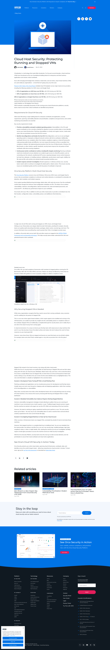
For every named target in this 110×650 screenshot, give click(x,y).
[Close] (23, 628)
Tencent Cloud (33, 606)
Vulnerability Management (19, 609)
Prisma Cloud (49, 608)
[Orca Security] (17, 7)
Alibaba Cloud (33, 604)
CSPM (15, 597)
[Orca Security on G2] (90, 644)
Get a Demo (64, 552)
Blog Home (18, 13)
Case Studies (49, 587)
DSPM (15, 616)
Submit (86, 513)
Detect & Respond (17, 588)
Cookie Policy (12, 635)
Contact (65, 593)
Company (60, 7)
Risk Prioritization (34, 588)
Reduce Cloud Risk (17, 581)
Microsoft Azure (34, 598)
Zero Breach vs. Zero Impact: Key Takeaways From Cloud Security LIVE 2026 (25, 492)
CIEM (15, 600)
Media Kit (65, 589)
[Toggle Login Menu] (85, 8)
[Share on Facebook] (86, 18)
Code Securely (17, 585)
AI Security (16, 615)
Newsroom (65, 587)
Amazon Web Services (35, 597)
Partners (52, 7)
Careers (64, 585)
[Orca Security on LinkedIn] (83, 644)
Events (48, 589)
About (64, 578)
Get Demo (92, 7)
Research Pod (65, 582)
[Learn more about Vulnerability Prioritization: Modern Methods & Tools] (55, 479)
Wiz (47, 597)
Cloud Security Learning (51, 582)
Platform (27, 7)
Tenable (48, 605)
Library (48, 578)
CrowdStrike (49, 596)
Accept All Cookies (13, 638)
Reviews (64, 584)
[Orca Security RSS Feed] (94, 644)
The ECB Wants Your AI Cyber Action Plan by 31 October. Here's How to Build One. (82, 491)
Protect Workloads (17, 586)
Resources (34, 7)
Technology (16, 625)
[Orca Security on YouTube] (87, 644)
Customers (43, 7)
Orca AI (32, 585)
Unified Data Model (34, 586)
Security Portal (67, 595)
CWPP (15, 598)
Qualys (48, 606)
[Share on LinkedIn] (82, 18)
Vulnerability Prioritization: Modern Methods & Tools (54, 491)
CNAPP (15, 595)
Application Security (18, 613)
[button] (95, 2)
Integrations (33, 595)
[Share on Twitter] (78, 18)
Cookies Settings (13, 645)
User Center (66, 598)
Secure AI (16, 583)
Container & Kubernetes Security (20, 602)
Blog (48, 580)
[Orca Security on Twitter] (79, 644)
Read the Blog (71, 1)
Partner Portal (67, 603)
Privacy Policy (59, 520)
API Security (16, 606)
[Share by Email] (90, 18)
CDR (15, 607)
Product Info (49, 585)
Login (64, 600)
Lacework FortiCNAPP (51, 601)
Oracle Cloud (33, 602)
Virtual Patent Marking (44, 645)
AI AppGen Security (18, 611)
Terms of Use (29, 645)
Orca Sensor (33, 583)
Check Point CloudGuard (51, 599)
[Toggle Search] (82, 8)
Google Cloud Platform (35, 600)
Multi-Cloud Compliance (19, 604)
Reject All (13, 641)
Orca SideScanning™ (35, 581)
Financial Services (17, 623)
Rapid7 (48, 603)
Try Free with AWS (68, 606)
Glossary (48, 584)
